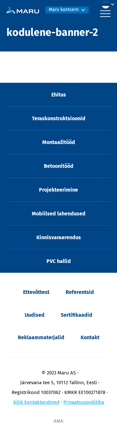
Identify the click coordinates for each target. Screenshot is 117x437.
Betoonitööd (58, 166)
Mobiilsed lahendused (58, 214)
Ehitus (58, 95)
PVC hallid (58, 261)
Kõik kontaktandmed (36, 402)
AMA (58, 421)
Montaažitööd (58, 142)
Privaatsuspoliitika (83, 402)
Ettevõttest (36, 292)
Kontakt (90, 337)
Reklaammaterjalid (41, 337)
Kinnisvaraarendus (58, 237)
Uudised (35, 315)
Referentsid (80, 292)
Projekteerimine (58, 190)
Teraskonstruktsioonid (58, 118)
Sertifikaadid (76, 315)
